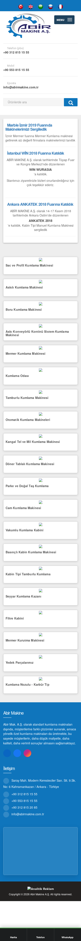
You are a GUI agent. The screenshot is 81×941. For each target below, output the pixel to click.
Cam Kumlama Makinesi (23, 508)
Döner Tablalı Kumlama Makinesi (30, 464)
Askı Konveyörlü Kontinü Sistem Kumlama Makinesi (37, 333)
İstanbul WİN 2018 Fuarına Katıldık (35, 153)
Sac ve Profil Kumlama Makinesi (29, 265)
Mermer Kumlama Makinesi (25, 353)
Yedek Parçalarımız (19, 662)
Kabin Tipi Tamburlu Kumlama (28, 574)
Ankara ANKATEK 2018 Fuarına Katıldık (40, 204)
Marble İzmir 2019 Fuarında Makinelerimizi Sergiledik (28, 127)
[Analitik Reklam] (40, 888)
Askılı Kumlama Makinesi (24, 287)
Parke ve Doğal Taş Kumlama (27, 486)
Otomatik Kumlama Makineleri (28, 419)
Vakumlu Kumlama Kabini (24, 530)
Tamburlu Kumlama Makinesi (27, 397)
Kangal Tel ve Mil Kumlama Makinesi (33, 441)
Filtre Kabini (15, 618)
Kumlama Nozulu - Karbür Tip (27, 684)
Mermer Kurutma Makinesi (25, 640)
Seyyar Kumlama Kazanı (23, 596)
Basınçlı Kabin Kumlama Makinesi (31, 552)
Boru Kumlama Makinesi (24, 309)
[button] (64, 19)
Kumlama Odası (17, 375)
